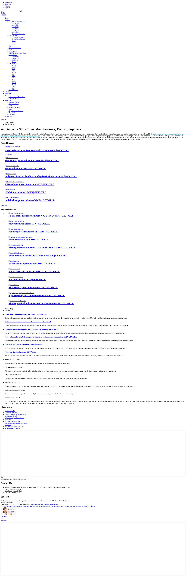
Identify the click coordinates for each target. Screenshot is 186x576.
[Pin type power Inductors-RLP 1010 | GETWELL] (16, 229)
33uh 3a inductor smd (11, 412)
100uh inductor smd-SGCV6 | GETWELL (25, 192)
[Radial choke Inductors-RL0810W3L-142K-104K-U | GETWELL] (16, 213)
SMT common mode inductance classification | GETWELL (28, 322)
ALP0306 (15, 23)
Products (7, 20)
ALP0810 (15, 30)
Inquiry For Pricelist (7, 502)
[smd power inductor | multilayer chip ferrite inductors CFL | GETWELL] (10, 174)
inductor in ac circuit (157, 134)
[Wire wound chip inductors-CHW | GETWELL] (14, 261)
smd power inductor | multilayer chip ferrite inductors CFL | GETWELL (41, 176)
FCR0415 (15, 60)
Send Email (4, 516)
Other (14, 62)
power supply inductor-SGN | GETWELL (29, 223)
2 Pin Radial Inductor (18, 37)
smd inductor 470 (10, 411)
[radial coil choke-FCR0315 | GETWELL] (20, 237)
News (6, 95)
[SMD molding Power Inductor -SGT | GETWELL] (14, 182)
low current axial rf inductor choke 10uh (13, 506)
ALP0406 (15, 27)
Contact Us (8, 116)
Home (6, 18)
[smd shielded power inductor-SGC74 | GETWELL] (12, 198)
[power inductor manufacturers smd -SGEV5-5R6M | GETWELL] (12, 147)
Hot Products (39, 504)
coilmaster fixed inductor (12, 428)
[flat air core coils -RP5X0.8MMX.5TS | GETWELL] (14, 269)
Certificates (12, 114)
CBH (14, 83)
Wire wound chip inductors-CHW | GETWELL (32, 263)
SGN (14, 77)
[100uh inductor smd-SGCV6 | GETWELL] (10, 190)
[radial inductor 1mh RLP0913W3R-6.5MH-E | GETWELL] (16, 253)
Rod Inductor (13, 55)
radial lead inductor (32, 506)
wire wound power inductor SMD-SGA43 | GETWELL (32, 160)
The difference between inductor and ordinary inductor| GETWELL (32, 329)
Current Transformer (15, 48)
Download (8, 93)
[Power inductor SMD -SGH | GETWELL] (12, 166)
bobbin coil (8, 419)
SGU (14, 88)
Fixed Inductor (13, 51)
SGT (13, 76)
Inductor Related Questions (17, 97)
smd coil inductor (75, 506)
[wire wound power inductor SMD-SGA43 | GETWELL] (11, 158)
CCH (14, 65)
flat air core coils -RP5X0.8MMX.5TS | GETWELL (34, 271)
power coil (8, 425)
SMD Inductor (13, 63)
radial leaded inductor (88, 506)
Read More (8, 154)
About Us (8, 100)
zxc (2, 518)
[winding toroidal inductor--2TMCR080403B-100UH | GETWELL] (17, 301)
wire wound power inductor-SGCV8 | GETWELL (33, 287)
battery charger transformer (173, 134)
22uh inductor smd (44, 506)
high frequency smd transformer (14, 418)
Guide (32, 504)
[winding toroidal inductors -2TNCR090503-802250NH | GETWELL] (16, 245)
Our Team (12, 112)
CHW (14, 72)
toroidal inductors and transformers (15, 414)
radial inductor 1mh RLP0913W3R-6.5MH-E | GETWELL (38, 255)
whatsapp (4, 520)
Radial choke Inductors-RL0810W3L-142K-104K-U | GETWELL (41, 215)
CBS (13, 79)
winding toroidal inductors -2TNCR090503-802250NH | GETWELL (42, 247)
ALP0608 (15, 28)
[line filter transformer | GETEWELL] (16, 277)
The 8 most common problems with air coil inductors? (26, 314)
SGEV (14, 86)
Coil (10, 46)
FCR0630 (15, 56)
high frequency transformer (13, 421)
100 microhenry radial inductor (60, 506)
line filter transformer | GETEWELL (27, 279)
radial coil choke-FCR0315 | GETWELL (29, 239)
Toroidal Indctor (13, 90)
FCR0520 (15, 58)
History (11, 109)
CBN (14, 84)
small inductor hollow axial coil (14, 426)
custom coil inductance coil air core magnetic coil (25, 136)
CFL (13, 69)
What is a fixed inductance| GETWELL (20, 352)
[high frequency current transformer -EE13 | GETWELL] (21, 293)
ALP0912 (15, 32)
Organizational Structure (16, 111)
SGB (14, 70)
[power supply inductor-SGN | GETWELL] (16, 221)
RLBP (14, 42)
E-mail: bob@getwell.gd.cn (13, 491)
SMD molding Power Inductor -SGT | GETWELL (29, 184)
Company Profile (14, 102)
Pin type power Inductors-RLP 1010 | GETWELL (33, 231)
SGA (14, 81)
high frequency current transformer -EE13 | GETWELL (37, 295)
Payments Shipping (14, 107)
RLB (14, 41)
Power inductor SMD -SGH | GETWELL (25, 168)
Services (7, 91)
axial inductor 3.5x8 (11, 416)
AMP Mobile (54, 504)
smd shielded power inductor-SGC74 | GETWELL (30, 200)
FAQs (10, 105)
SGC (14, 74)
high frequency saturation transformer (16, 423)
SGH (14, 67)
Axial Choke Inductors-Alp (17, 21)
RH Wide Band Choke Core (17, 53)
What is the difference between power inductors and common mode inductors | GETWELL (41, 337)
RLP (13, 44)
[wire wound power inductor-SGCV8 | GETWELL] (14, 285)
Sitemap (46, 504)
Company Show (14, 104)
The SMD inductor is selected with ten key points (24, 344)
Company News (14, 98)
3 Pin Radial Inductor (18, 39)
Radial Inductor (13, 35)
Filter (10, 49)
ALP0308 (15, 25)
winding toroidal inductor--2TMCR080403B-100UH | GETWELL (41, 303)
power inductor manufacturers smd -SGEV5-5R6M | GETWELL (37, 150)
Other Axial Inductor (18, 34)
